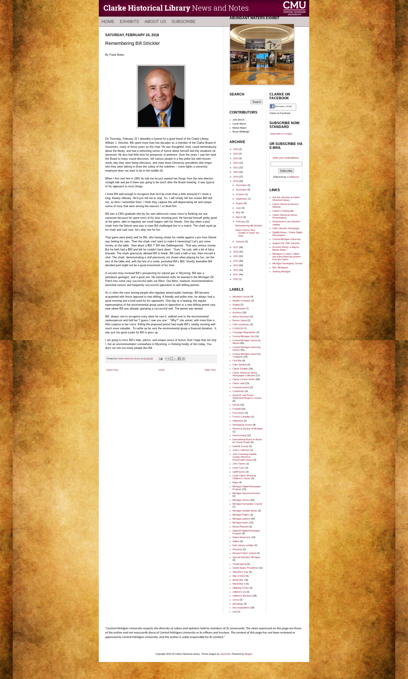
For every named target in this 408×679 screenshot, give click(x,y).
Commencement (240, 387)
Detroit (235, 404)
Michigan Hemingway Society (287, 263)
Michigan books (240, 522)
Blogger (248, 654)
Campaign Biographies (244, 332)
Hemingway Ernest (242, 424)
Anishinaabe (238, 308)
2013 (236, 265)
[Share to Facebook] (179, 359)
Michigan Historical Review (246, 493)
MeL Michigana (280, 267)
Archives (237, 312)
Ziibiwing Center (240, 588)
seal (234, 611)
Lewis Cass (238, 467)
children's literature (242, 595)
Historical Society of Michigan (247, 428)
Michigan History (241, 500)
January (240, 241)
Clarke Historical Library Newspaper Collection (244, 374)
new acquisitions (240, 607)
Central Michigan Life (243, 336)
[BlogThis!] (171, 359)
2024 (236, 153)
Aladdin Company (241, 300)
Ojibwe (235, 541)
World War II (238, 583)
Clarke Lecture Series (243, 379)
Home (108, 21)
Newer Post (112, 370)
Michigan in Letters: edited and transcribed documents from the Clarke (286, 257)
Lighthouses (238, 471)
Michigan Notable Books (244, 510)
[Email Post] (160, 358)
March (239, 217)
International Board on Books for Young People (247, 440)
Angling (236, 304)
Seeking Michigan (281, 271)
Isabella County (240, 446)
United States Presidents (245, 568)
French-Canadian (241, 416)
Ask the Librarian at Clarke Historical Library (286, 198)
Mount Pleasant (240, 526)
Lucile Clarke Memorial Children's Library (244, 477)
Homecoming (239, 435)
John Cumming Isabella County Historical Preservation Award (244, 457)
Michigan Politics (240, 514)
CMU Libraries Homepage (285, 228)
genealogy (237, 603)
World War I (238, 580)
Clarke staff (238, 383)
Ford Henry (238, 413)
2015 (236, 256)
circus (235, 599)
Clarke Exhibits (240, 368)
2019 (236, 176)
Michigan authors (241, 518)
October (240, 194)
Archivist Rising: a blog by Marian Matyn (285, 248)
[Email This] (167, 359)
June (239, 208)
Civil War (237, 360)
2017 (236, 247)
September (242, 198)
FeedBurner (293, 177)
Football (236, 409)
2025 (236, 149)
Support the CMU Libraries (286, 243)
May (238, 212)
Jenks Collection (240, 450)
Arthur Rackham (240, 316)
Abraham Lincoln (241, 296)
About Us (155, 21)
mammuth (225, 654)
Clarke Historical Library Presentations (284, 216)
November (241, 189)
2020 (236, 172)
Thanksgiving (239, 564)
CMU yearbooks (240, 324)
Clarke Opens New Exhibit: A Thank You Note (247, 233)
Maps (235, 482)
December (241, 185)
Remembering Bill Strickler (248, 225)
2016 (236, 251)
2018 (236, 181)
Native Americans (241, 537)
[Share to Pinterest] (183, 359)
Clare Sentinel (239, 364)
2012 (236, 270)
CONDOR (237, 328)
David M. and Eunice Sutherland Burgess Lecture (246, 396)
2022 (236, 163)
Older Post (210, 370)
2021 (236, 167)
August (240, 203)
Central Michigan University (286, 239)
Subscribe (183, 21)
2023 (236, 158)
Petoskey (237, 549)
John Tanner (238, 463)
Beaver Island (239, 320)
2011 (236, 274)
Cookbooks (238, 391)
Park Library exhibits (243, 545)
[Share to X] (175, 359)
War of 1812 (238, 576)
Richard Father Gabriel (244, 553)
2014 (236, 261)
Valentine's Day (240, 572)
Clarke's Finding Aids (283, 211)
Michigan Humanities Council (247, 504)
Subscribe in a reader (281, 133)
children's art (239, 592)
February (241, 221)
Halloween (237, 420)
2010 (236, 279)
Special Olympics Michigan (246, 557)
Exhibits (129, 21)
